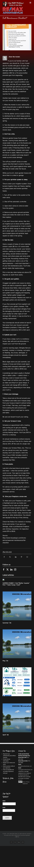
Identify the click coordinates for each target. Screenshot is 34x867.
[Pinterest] (21, 559)
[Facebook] (4, 559)
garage (21, 175)
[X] (10, 559)
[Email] (27, 559)
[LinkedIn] (15, 559)
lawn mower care (14, 98)
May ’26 (5, 661)
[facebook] (4, 569)
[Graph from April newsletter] (17, 668)
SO (16, 836)
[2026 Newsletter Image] (17, 592)
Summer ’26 (7, 623)
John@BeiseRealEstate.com (25, 766)
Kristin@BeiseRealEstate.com (25, 769)
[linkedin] (11, 569)
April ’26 (6, 735)
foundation (6, 400)
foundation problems (10, 327)
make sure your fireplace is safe (16, 501)
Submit (7, 818)
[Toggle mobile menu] (30, 3)
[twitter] (7, 569)
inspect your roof (8, 344)
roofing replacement (9, 318)
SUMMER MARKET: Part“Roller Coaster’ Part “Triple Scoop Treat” (16, 584)
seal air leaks (7, 268)
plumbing (10, 145)
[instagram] (15, 569)
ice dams (27, 283)
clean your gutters (24, 288)
